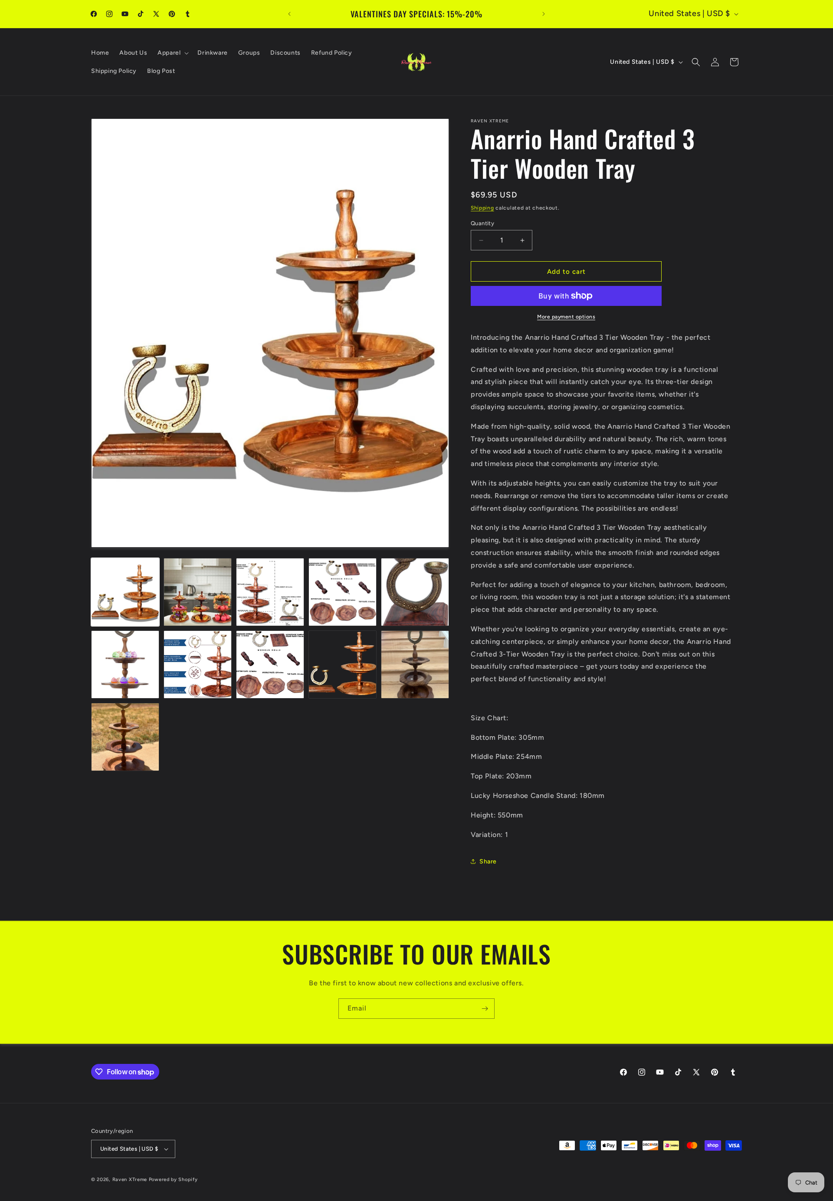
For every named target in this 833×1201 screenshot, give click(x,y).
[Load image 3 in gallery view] (270, 592)
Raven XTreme (129, 1179)
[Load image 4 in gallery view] (342, 592)
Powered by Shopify (173, 1179)
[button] (172, 53)
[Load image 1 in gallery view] (125, 592)
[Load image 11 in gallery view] (125, 737)
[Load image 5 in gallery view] (415, 592)
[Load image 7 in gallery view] (198, 664)
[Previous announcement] (289, 14)
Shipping (482, 208)
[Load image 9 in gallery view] (342, 664)
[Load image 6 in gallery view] (125, 664)
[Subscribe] (484, 1008)
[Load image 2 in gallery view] (198, 592)
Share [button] (488, 861)
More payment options (566, 317)
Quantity (482, 223)
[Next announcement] (543, 14)
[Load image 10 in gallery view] (415, 664)
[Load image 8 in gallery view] (270, 664)
